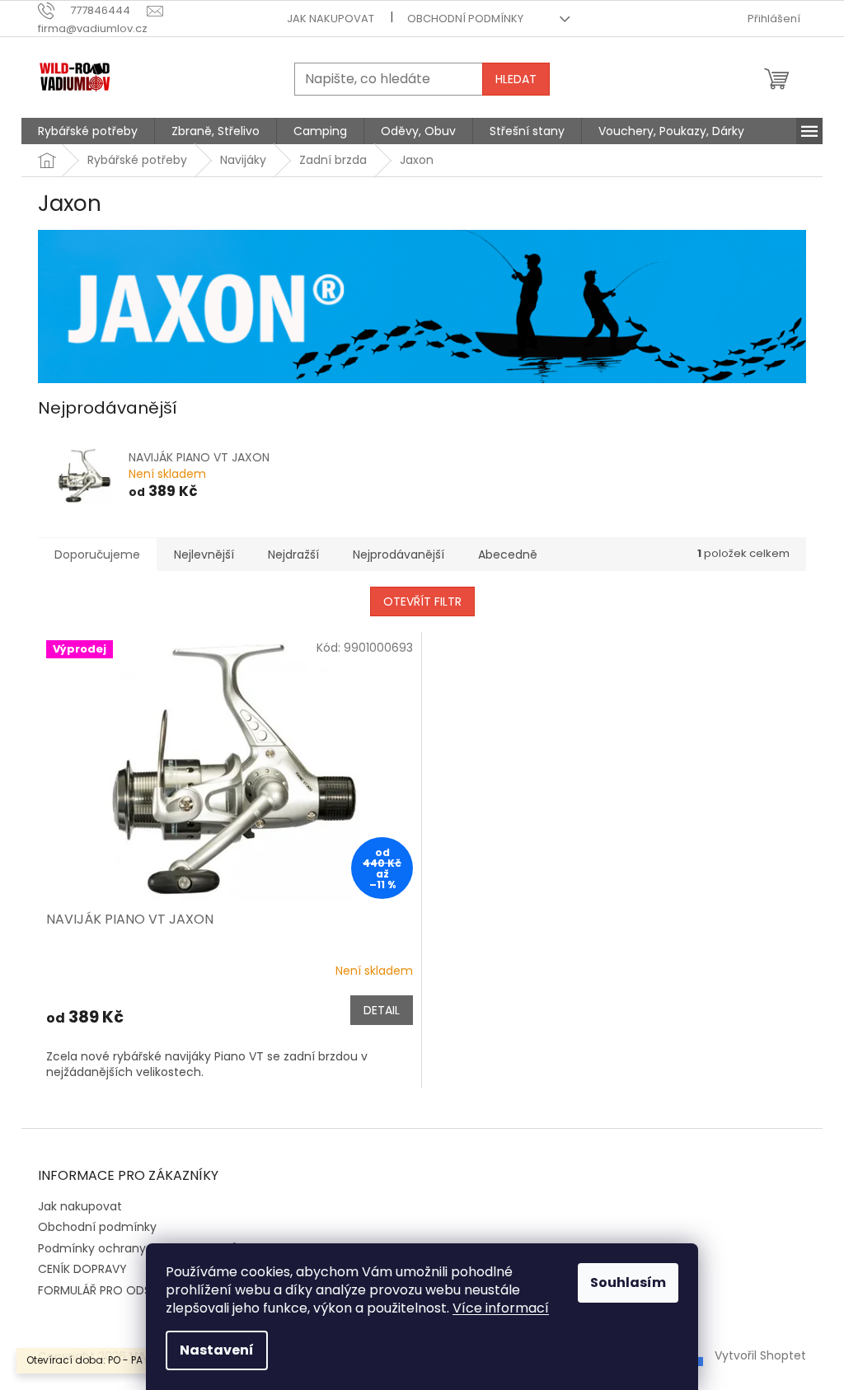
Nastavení (217, 1350)
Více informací (500, 1308)
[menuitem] (87, 131)
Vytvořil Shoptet (760, 1355)
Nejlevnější (204, 554)
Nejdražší (293, 554)
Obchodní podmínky (465, 18)
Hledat (516, 79)
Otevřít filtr (422, 601)
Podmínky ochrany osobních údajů (138, 1248)
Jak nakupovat (330, 18)
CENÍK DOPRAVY (82, 1269)
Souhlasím (628, 1282)
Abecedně (507, 554)
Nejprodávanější (398, 554)
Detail (381, 1010)
